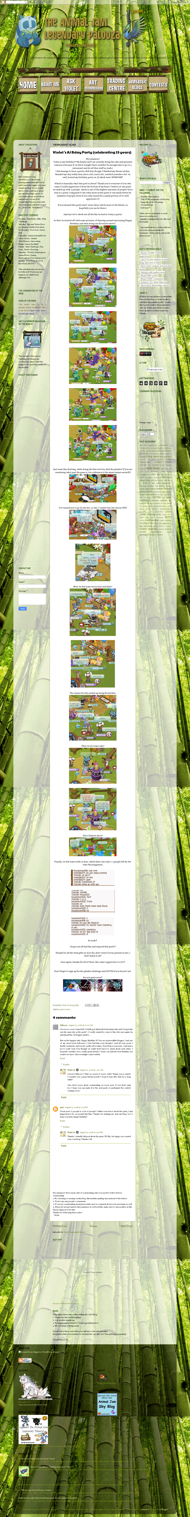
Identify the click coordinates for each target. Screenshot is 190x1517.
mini (163, 498)
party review (64, 1009)
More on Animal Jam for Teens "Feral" (38, 1458)
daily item (153, 468)
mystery (150, 503)
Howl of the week (152, 483)
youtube (159, 535)
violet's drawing (148, 529)
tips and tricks (146, 526)
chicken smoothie (147, 459)
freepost (157, 477)
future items (145, 480)
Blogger (164, 1509)
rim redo (148, 523)
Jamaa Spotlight (159, 492)
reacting (167, 520)
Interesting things (163, 486)
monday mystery (159, 500)
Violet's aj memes (165, 526)
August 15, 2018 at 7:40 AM (91, 1070)
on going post (146, 506)
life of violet (145, 497)
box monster (165, 456)
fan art (160, 474)
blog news (153, 456)
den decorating (152, 472)
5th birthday (144, 451)
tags (164, 523)
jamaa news (146, 491)
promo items (167, 515)
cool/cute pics (158, 465)
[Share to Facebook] (94, 1005)
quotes (142, 520)
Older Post (126, 1226)
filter (151, 477)
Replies (66, 1064)
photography (165, 509)
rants (161, 520)
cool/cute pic (145, 465)
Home (93, 1226)
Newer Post (60, 1226)
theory (169, 523)
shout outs (158, 523)
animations (153, 454)
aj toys (159, 451)
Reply (62, 1058)
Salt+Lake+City (155, 369)
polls (159, 514)
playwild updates (163, 512)
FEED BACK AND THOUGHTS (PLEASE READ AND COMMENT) (48, 1498)
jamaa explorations (148, 488)
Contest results (163, 462)
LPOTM (157, 497)
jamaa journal (164, 488)
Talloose (63, 1025)
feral (146, 478)
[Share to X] (92, 1005)
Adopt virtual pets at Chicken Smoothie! (33, 1405)
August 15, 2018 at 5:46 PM (91, 1132)
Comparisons (145, 462)
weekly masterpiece (151, 532)
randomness (152, 520)
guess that (162, 480)
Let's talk (167, 494)
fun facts (166, 477)
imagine (150, 486)
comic (168, 459)
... (19, 1482)
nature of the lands (163, 503)
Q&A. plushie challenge (154, 517)
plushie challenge (148, 514)
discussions (144, 474)
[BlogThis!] (89, 1005)
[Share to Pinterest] (97, 1005)
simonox (145, 1509)
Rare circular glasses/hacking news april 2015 (50, 1467)
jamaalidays (152, 494)
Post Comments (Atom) (74, 1232)
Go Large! (74, 1303)
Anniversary (163, 453)
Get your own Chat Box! (61, 1303)
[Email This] (86, 1005)
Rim (141, 523)
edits (153, 474)
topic (155, 526)
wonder (152, 534)
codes (160, 459)
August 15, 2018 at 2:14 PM (76, 1107)
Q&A (142, 517)
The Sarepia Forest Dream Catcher (36, 1490)
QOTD (168, 517)
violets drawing (164, 529)
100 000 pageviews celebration (154, 445)
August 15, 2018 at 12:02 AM (80, 1025)
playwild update (146, 512)
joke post (160, 495)
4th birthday (167, 448)
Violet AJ (71, 1070)
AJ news (152, 450)
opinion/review (159, 506)
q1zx (62, 1107)
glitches (154, 480)
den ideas (166, 471)
